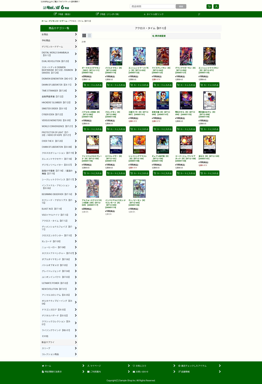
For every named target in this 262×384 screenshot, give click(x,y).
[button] (199, 14)
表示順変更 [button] (160, 36)
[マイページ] (216, 6)
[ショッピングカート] (209, 6)
